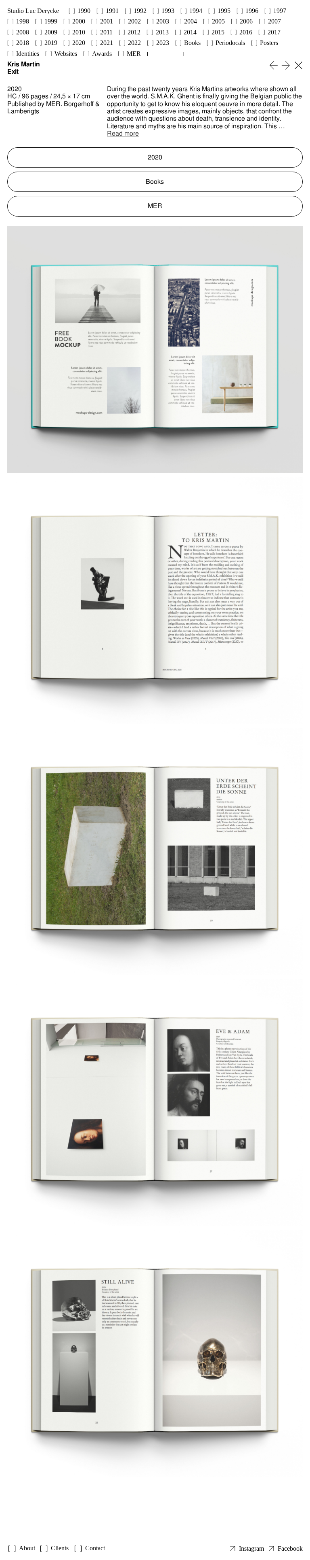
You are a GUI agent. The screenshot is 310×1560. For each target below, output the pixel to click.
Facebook (290, 1548)
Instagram (251, 1548)
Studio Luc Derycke (33, 10)
